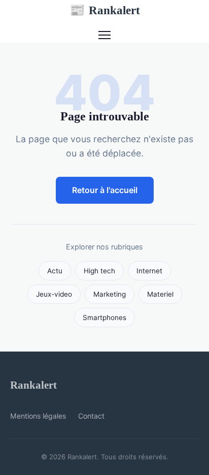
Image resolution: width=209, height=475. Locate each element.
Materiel (160, 294)
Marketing (109, 294)
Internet (149, 271)
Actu (54, 271)
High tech (99, 271)
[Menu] (104, 35)
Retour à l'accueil (104, 190)
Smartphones (104, 317)
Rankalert (104, 10)
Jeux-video (54, 294)
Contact (91, 415)
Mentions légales (38, 415)
